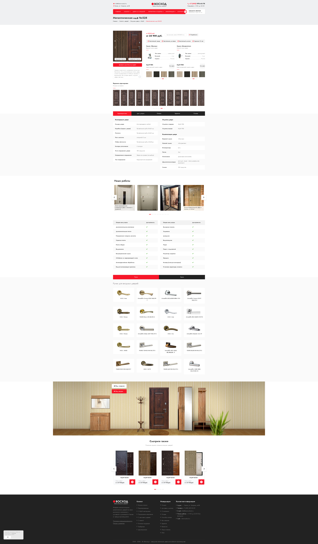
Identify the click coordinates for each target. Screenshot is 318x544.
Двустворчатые (142, 530)
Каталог (126, 11)
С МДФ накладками (144, 511)
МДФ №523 (194, 477)
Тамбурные (141, 527)
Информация (170, 11)
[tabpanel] (149, 74)
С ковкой (141, 520)
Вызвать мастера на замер (127, 65)
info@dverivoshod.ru (121, 4)
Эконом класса (142, 505)
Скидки (164, 505)
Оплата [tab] (159, 113)
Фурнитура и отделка (155, 11)
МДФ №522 (171, 477)
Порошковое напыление (145, 514)
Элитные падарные (144, 524)
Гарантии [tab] (177, 113)
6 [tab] (163, 214)
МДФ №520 (124, 477)
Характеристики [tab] (122, 113)
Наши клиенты (166, 530)
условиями (14, 533)
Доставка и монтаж (167, 508)
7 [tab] (165, 214)
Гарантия (164, 524)
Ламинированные (143, 508)
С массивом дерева (144, 517)
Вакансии (164, 527)
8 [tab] (168, 214)
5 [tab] (164, 108)
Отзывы (164, 514)
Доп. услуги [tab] (140, 113)
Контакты (181, 11)
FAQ (163, 533)
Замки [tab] (182, 277)
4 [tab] (162, 108)
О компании (165, 511)
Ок (7, 537)
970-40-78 (197, 3)
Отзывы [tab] (196, 113)
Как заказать (165, 520)
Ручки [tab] (136, 277)
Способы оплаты (167, 517)
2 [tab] (156, 108)
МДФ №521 (147, 477)
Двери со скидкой (139, 11)
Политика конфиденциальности (122, 521)
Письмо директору (119, 523)
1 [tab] (154, 108)
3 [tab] (159, 108)
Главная (118, 11)
